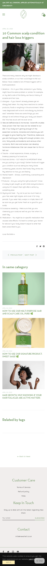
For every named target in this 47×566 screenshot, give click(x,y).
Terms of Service (23, 487)
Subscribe (40, 518)
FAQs (23, 496)
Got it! (8, 562)
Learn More (33, 559)
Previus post (16, 255)
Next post (29, 255)
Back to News (25, 456)
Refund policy (23, 491)
